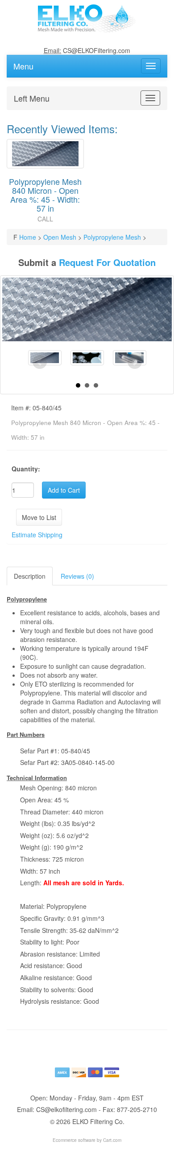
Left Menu (32, 96)
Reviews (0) (77, 576)
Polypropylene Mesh (112, 237)
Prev (40, 362)
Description (30, 576)
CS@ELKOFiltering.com (96, 50)
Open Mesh (59, 237)
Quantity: (26, 468)
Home (27, 237)
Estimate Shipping (37, 534)
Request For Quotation (107, 262)
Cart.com (112, 1140)
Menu (23, 64)
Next (135, 362)
